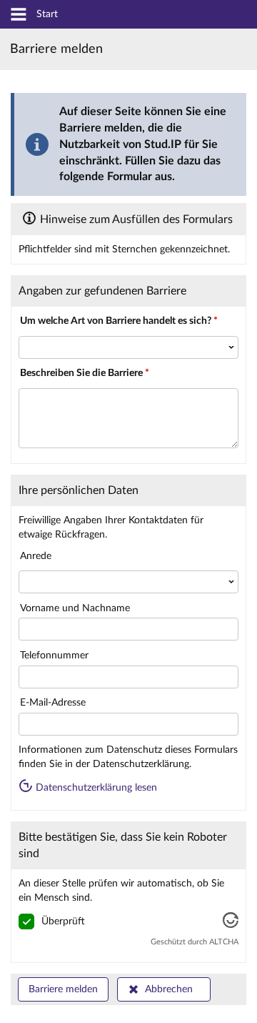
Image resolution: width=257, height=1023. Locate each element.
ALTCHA (223, 942)
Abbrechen (169, 989)
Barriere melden (63, 989)
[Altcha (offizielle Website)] (230, 925)
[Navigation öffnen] (19, 15)
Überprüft (63, 921)
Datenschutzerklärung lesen (95, 788)
